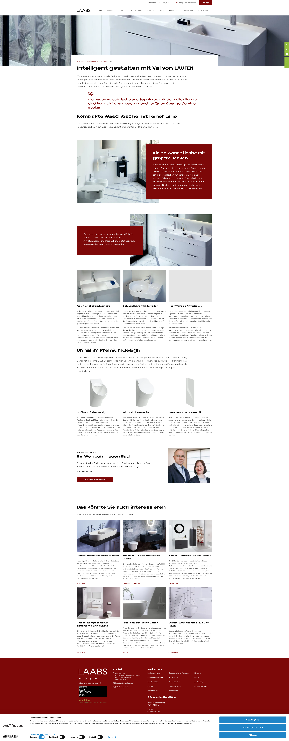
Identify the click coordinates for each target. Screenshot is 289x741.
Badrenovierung (153, 673)
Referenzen (188, 10)
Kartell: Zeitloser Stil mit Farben (190, 556)
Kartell (172, 583)
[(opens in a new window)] (80, 678)
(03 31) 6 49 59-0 (167, 2)
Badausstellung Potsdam (179, 673)
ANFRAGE (287, 62)
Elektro (122, 10)
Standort (152, 2)
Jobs (162, 10)
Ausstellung (203, 10)
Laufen (105, 61)
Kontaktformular (201, 686)
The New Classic (130, 583)
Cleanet (172, 652)
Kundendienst (136, 10)
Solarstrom (173, 677)
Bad (100, 10)
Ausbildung (173, 10)
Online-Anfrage (175, 686)
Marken (150, 686)
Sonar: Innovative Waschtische (98, 556)
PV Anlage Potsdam (155, 677)
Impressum (173, 691)
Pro (124, 652)
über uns (150, 10)
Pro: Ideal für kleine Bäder (140, 623)
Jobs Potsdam (174, 682)
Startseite (80, 61)
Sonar (80, 583)
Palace (80, 652)
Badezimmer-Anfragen (94, 479)
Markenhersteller (93, 61)
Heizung (110, 10)
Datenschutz (152, 691)
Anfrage (206, 3)
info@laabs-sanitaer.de (187, 2)
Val (111, 61)
